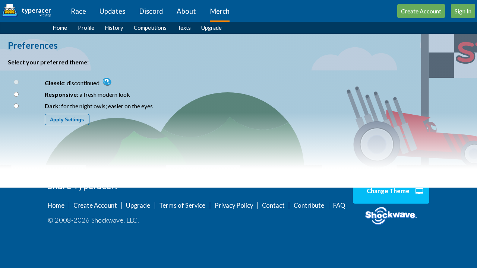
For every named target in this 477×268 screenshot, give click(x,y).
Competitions (150, 28)
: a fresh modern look (87, 94)
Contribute (309, 205)
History (114, 28)
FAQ (339, 205)
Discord (151, 11)
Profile (86, 28)
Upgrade (211, 28)
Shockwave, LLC (391, 216)
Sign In (463, 11)
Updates (112, 11)
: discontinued (73, 82)
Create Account (421, 11)
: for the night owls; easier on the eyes (99, 105)
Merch (220, 11)
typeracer (36, 10)
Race (78, 11)
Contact (273, 205)
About (186, 11)
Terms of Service (182, 205)
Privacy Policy (234, 205)
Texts (184, 28)
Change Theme (388, 191)
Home (60, 28)
